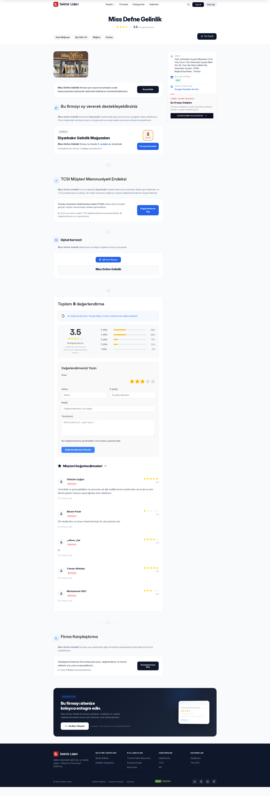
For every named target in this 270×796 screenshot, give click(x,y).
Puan (64, 375)
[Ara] (188, 4)
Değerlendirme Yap (148, 210)
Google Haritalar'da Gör (187, 89)
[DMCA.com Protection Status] (163, 782)
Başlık (64, 402)
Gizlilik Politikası (99, 782)
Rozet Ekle (148, 89)
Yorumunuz (67, 416)
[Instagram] (207, 781)
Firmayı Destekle (148, 146)
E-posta (114, 389)
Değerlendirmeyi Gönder (78, 450)
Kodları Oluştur (77, 726)
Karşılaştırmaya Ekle (148, 666)
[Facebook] (201, 781)
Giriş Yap (211, 5)
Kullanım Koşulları (116, 782)
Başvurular (132, 767)
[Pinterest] (214, 781)
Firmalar (123, 4)
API (160, 767)
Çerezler (130, 782)
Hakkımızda (164, 758)
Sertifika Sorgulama (104, 763)
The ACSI (195, 763)
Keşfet (109, 4)
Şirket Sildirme (102, 758)
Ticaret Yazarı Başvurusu (139, 758)
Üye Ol (198, 5)
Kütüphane (196, 758)
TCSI (161, 763)
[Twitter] (194, 781)
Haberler (154, 4)
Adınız (64, 389)
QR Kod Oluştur (110, 260)
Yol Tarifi (208, 36)
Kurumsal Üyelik (134, 763)
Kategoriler (139, 4)
